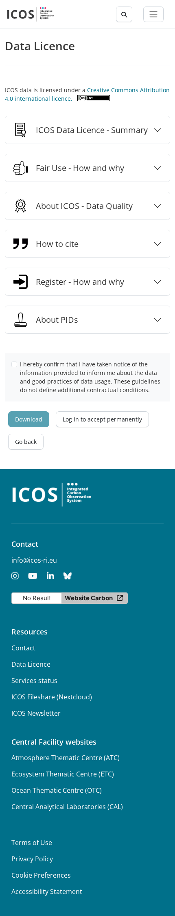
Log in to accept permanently (102, 419)
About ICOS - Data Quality (84, 205)
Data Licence (30, 664)
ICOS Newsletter (36, 713)
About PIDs (57, 319)
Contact (23, 647)
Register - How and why (80, 281)
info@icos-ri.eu (34, 560)
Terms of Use (31, 842)
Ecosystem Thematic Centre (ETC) (62, 774)
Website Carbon (89, 598)
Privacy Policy (32, 858)
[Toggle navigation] (153, 14)
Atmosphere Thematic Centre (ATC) (65, 757)
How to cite (57, 243)
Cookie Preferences (41, 875)
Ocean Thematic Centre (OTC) (56, 790)
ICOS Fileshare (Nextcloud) (51, 696)
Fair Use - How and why (80, 167)
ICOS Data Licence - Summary (92, 129)
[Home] (31, 14)
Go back (26, 442)
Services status (34, 680)
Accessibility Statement (46, 891)
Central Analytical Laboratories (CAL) (67, 806)
